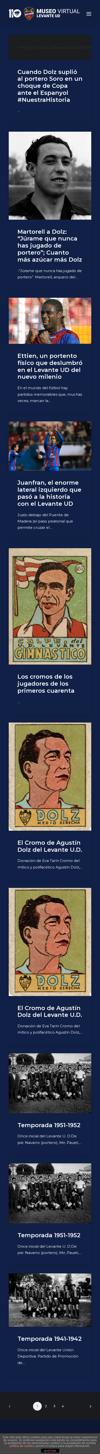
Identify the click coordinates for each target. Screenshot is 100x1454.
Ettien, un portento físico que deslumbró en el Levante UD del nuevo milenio (50, 366)
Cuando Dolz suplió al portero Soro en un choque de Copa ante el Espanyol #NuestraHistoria (50, 85)
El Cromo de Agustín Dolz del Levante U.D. (49, 846)
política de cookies (22, 1446)
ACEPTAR (50, 1450)
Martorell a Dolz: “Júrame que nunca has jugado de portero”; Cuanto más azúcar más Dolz (49, 245)
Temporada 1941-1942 (49, 1338)
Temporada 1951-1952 (48, 1125)
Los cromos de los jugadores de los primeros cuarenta (46, 683)
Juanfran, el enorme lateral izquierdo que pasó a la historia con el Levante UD (49, 493)
